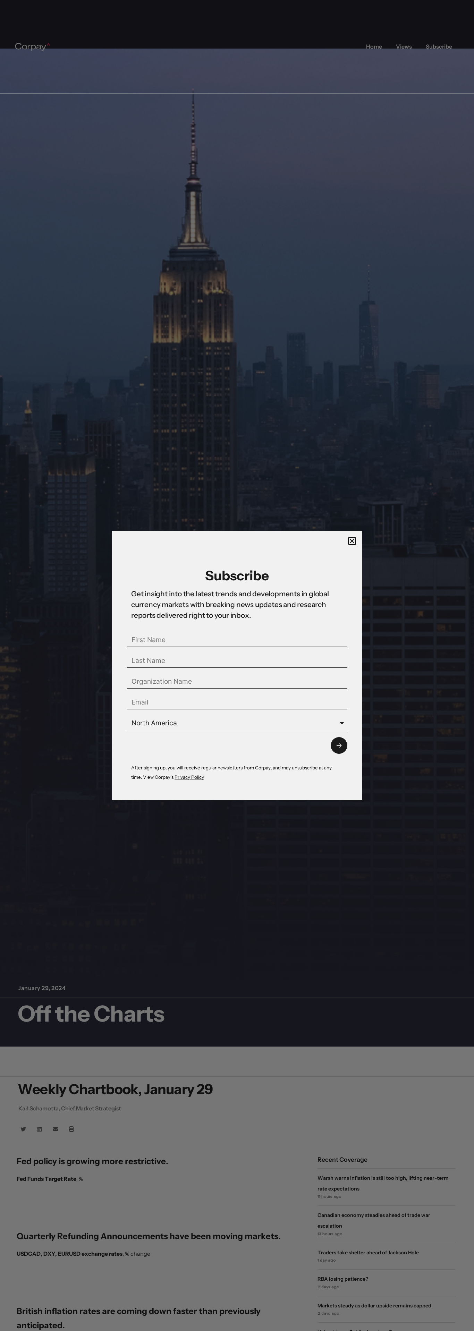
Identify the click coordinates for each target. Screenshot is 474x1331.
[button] (352, 541)
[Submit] (339, 745)
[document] (237, 665)
